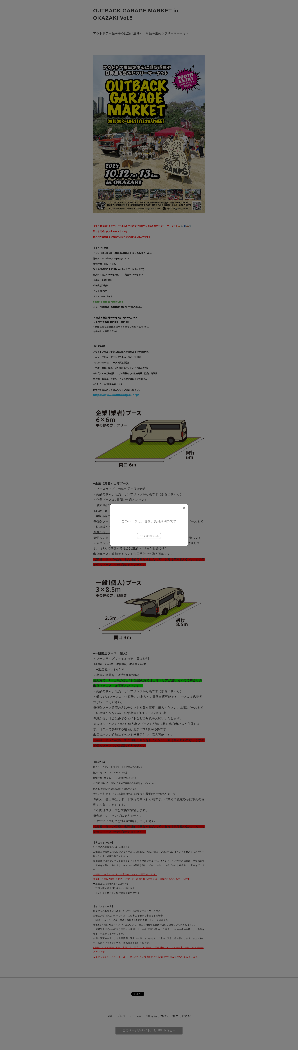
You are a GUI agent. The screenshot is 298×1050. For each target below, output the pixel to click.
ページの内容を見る (149, 536)
